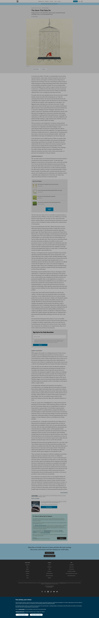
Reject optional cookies (36, 614)
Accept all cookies (22, 614)
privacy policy (21, 609)
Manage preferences (20, 611)
